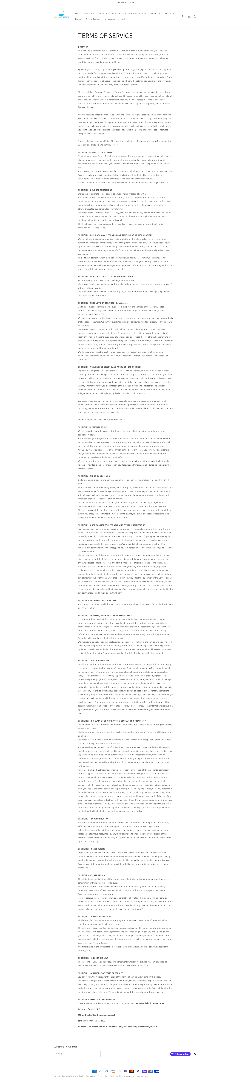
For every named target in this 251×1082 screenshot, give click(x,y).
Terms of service (115, 1076)
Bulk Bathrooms (64, 1076)
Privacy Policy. (88, 608)
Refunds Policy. (117, 419)
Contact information (144, 1076)
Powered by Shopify (77, 1076)
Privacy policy (103, 1076)
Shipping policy (129, 1076)
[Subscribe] (98, 1054)
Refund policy (90, 1076)
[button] (89, 13)
